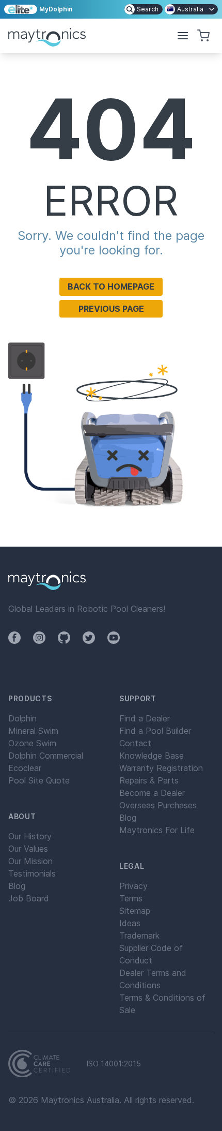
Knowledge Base (151, 755)
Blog (16, 886)
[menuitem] (143, 9)
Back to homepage (111, 286)
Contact (135, 743)
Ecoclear (24, 768)
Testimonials (32, 873)
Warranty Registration (161, 768)
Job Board (28, 898)
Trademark (139, 935)
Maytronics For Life (157, 830)
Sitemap (134, 911)
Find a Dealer (144, 718)
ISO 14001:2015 (114, 1064)
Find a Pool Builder (155, 731)
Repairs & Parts (149, 780)
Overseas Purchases (158, 805)
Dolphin (22, 718)
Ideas (129, 923)
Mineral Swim (33, 731)
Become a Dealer (152, 793)
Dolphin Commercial (45, 755)
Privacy (133, 886)
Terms (130, 898)
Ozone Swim (32, 743)
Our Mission (30, 861)
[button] (182, 35)
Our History (30, 836)
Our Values (28, 848)
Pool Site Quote (39, 780)
